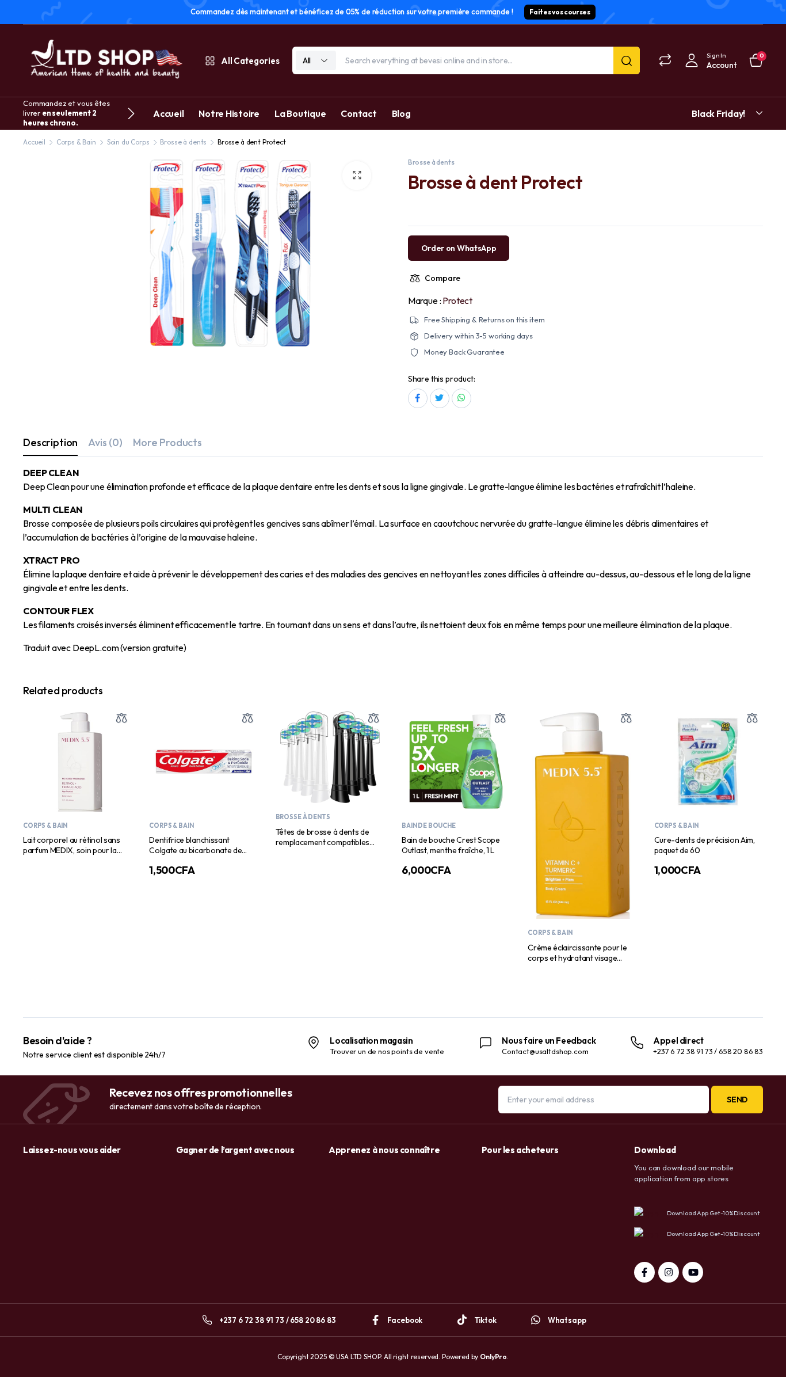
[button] (356, 175)
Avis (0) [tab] (105, 442)
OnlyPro (493, 1356)
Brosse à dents (183, 142)
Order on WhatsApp (459, 248)
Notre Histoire (229, 113)
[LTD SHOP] (104, 61)
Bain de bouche (429, 825)
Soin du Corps (128, 142)
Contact (358, 113)
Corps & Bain (76, 142)
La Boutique (300, 113)
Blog (401, 113)
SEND (737, 1099)
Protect (457, 300)
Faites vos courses (559, 11)
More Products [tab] (167, 442)
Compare (442, 278)
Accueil (168, 113)
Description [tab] (50, 442)
